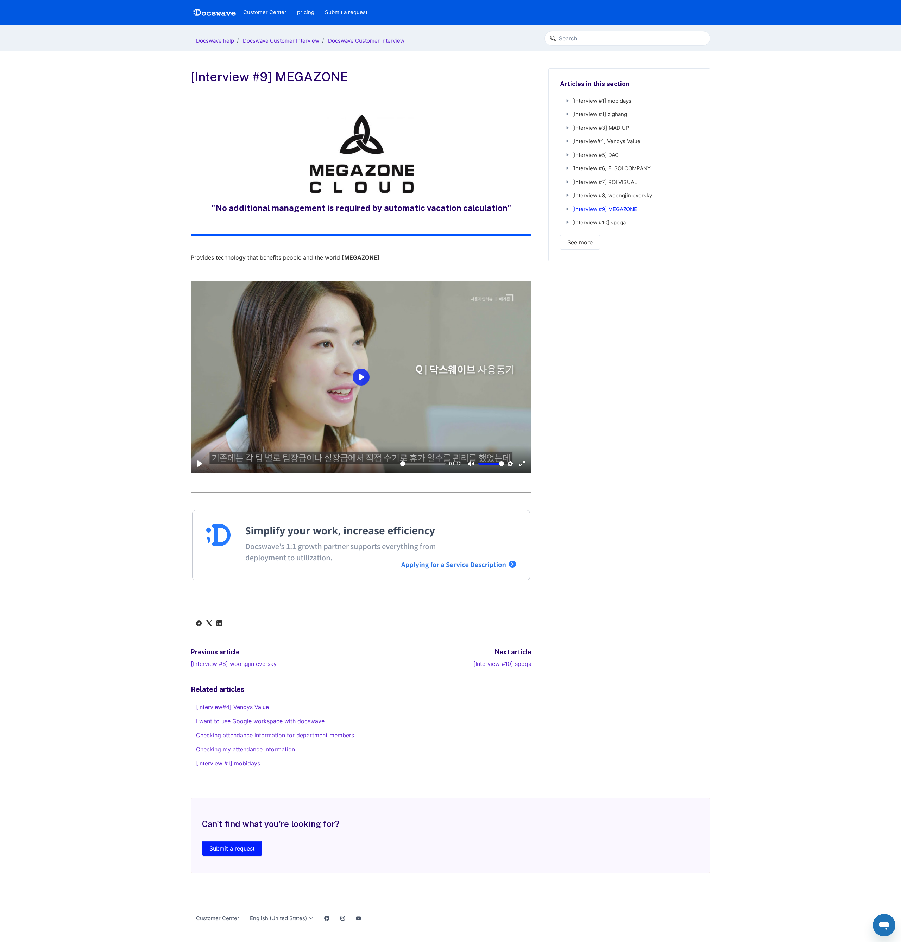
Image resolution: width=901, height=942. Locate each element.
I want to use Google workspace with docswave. (261, 721)
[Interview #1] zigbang (599, 114)
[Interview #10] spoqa (502, 663)
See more (580, 242)
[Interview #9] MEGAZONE (604, 209)
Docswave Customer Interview (281, 40)
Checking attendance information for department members (275, 735)
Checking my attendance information (245, 749)
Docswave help (215, 40)
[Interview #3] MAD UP (600, 128)
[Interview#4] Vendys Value (232, 707)
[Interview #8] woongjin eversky (234, 663)
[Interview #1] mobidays (228, 763)
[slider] (423, 463)
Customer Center (264, 12)
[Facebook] (199, 624)
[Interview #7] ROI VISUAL (604, 182)
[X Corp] (209, 624)
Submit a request (346, 12)
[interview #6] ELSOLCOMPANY (611, 168)
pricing (305, 12)
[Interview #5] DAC (595, 155)
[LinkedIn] (219, 624)
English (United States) (279, 918)
